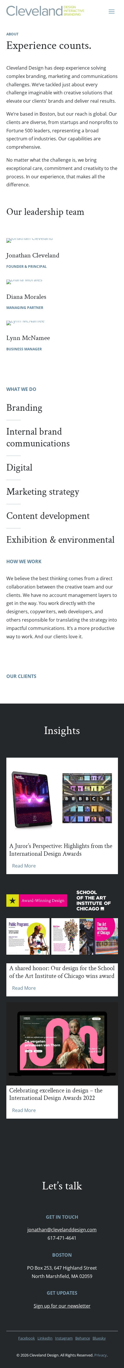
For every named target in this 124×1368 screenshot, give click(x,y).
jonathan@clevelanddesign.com (62, 1229)
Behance (82, 1338)
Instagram (64, 1338)
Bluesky (99, 1338)
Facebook (26, 1338)
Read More (24, 866)
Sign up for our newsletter (62, 1306)
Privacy (100, 1355)
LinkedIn (44, 1338)
